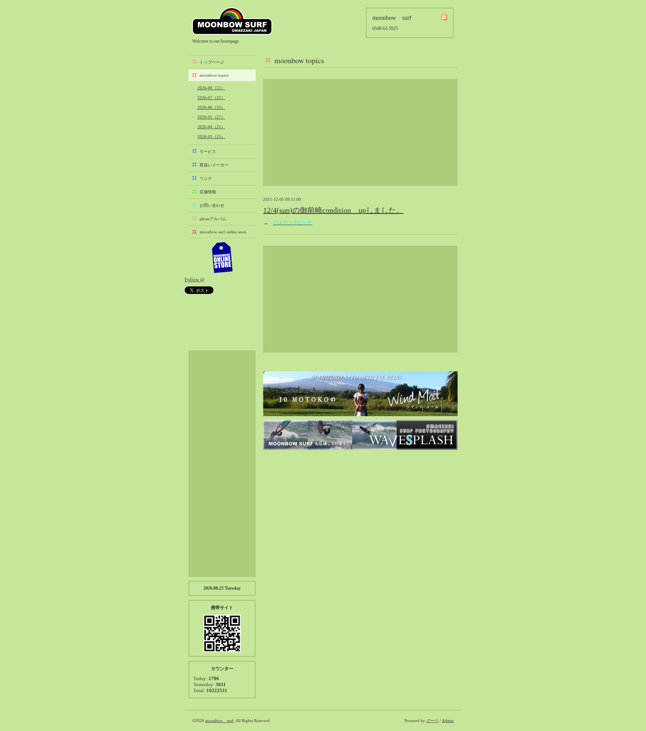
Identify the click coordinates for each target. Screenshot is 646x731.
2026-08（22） (211, 88)
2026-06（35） (211, 107)
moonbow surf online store (223, 232)
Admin (448, 720)
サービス (208, 151)
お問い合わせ (212, 205)
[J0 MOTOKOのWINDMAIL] (360, 393)
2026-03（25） (211, 136)
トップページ (212, 62)
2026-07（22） (211, 97)
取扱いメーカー (214, 165)
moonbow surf (232, 21)
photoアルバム (213, 218)
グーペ (432, 720)
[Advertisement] (360, 132)
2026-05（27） (211, 117)
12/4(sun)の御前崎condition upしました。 (333, 210)
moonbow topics (214, 75)
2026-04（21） (211, 127)
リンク (206, 178)
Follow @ (194, 279)
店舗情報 (208, 192)
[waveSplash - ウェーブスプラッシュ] (360, 435)
